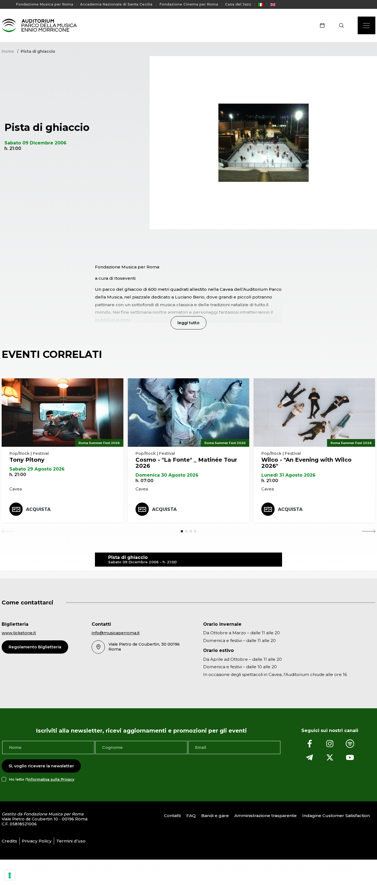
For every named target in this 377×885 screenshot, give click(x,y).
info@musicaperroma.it (116, 632)
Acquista (38, 509)
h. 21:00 (17, 474)
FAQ (191, 815)
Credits (9, 841)
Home (8, 51)
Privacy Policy (37, 841)
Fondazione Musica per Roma (44, 4)
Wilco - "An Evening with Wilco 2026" (306, 462)
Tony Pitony (26, 459)
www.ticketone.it (19, 632)
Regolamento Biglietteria (35, 646)
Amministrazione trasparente (265, 815)
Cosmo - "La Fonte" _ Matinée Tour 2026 (186, 462)
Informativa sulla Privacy (50, 779)
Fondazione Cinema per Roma (189, 4)
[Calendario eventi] (324, 25)
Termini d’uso (71, 841)
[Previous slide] (8, 531)
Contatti (172, 815)
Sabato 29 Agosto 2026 (37, 469)
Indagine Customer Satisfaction (336, 815)
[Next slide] (368, 531)
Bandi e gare (215, 815)
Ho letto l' (41, 779)
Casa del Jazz (238, 4)
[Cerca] (343, 25)
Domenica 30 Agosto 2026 (167, 475)
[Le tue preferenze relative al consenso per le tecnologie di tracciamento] (9, 875)
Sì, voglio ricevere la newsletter (41, 766)
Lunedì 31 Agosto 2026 (288, 475)
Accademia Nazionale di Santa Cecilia (116, 4)
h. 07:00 (144, 480)
